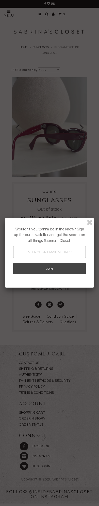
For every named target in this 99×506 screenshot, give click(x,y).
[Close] (89, 222)
